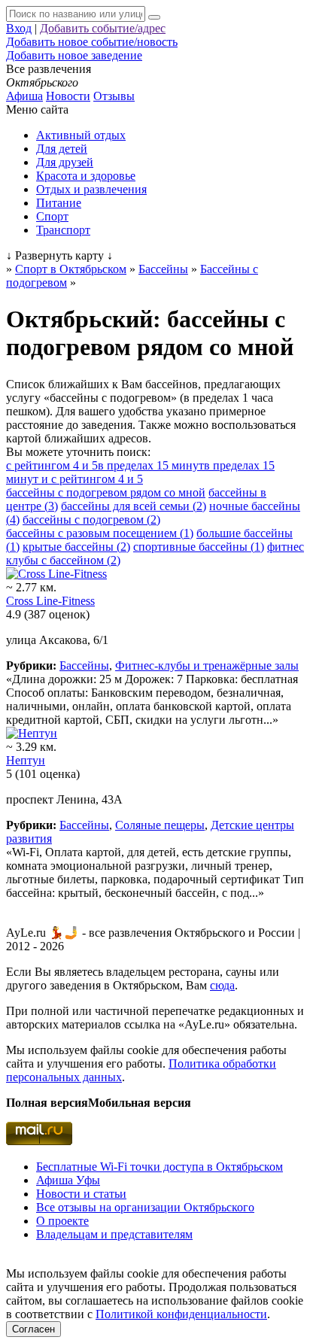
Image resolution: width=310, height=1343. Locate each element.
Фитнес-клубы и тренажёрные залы (207, 665)
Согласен (33, 1329)
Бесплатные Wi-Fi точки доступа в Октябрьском (159, 1166)
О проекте (62, 1220)
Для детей (61, 148)
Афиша (24, 96)
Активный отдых (81, 135)
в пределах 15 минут (151, 465)
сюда (222, 985)
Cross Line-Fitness (50, 600)
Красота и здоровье (85, 175)
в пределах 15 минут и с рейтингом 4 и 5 (140, 472)
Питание (58, 202)
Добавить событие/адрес (103, 28)
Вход (19, 28)
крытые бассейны (76, 546)
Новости (68, 96)
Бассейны (84, 665)
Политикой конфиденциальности (181, 1314)
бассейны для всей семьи (133, 506)
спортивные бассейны (198, 546)
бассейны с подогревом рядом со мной (105, 492)
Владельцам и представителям (114, 1234)
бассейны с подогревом (91, 519)
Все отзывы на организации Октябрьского (145, 1207)
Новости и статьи (81, 1193)
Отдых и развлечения (91, 189)
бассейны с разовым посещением (99, 533)
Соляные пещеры (160, 825)
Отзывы (114, 96)
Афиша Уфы (68, 1180)
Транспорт (63, 229)
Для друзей (64, 162)
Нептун (25, 760)
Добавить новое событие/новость (92, 41)
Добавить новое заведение (74, 55)
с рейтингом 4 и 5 (52, 465)
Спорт (52, 216)
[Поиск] (154, 17)
